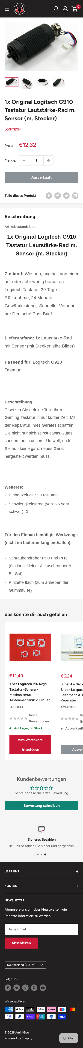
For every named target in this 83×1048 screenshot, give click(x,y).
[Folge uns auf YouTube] (43, 987)
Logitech (13, 129)
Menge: (10, 160)
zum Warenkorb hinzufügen (30, 745)
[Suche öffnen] (56, 8)
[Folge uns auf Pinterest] (34, 987)
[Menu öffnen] (7, 9)
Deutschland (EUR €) (21, 965)
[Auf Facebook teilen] (49, 195)
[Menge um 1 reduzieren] (24, 160)
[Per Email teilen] (75, 195)
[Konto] (65, 8)
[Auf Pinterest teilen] (57, 195)
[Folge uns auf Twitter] (16, 987)
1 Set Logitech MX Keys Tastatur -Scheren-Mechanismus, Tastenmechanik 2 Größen (29, 692)
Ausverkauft (41, 177)
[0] (74, 9)
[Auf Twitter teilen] (66, 195)
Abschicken (21, 943)
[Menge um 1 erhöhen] (48, 160)
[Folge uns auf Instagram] (25, 987)
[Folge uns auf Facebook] (8, 987)
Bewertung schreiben (42, 805)
